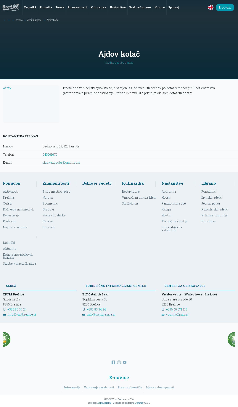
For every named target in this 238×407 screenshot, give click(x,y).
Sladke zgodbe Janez (119, 62)
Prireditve (208, 221)
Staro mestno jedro (56, 191)
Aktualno (9, 248)
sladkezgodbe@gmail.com (61, 162)
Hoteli (166, 197)
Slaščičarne (130, 203)
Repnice (48, 227)
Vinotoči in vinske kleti (139, 197)
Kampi (166, 209)
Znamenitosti (56, 183)
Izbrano (208, 183)
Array (7, 88)
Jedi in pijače (210, 203)
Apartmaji (169, 191)
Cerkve (48, 221)
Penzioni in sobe (174, 203)
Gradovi (48, 209)
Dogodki (9, 242)
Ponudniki (208, 191)
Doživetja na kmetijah (18, 209)
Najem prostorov (15, 227)
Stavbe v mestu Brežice (19, 263)
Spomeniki (50, 203)
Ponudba (11, 183)
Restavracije (131, 191)
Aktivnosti (10, 191)
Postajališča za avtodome (172, 228)
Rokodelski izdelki (214, 209)
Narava (48, 197)
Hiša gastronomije (214, 215)
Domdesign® (104, 402)
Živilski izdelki (211, 197)
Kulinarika (133, 183)
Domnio (139, 402)
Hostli (166, 215)
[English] (210, 7)
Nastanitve (172, 183)
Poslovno (10, 221)
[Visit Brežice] (11, 7)
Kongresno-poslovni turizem (18, 255)
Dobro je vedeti (96, 183)
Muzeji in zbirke (54, 215)
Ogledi (7, 203)
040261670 (50, 154)
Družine (8, 197)
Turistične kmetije (175, 221)
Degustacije (11, 215)
